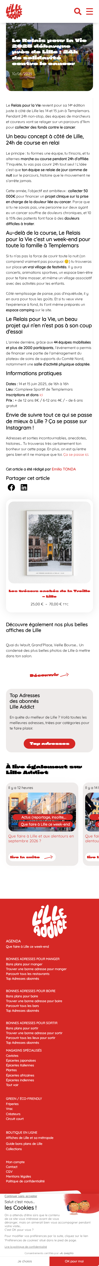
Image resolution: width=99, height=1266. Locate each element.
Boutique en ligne (21, 1132)
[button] (78, 11)
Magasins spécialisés (24, 1050)
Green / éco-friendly (24, 1099)
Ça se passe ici (75, 454)
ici (41, 394)
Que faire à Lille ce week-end (45, 824)
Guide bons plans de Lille (24, 1144)
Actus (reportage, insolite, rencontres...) (42, 817)
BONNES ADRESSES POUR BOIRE (30, 991)
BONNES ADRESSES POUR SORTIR (31, 1023)
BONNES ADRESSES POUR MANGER (32, 959)
